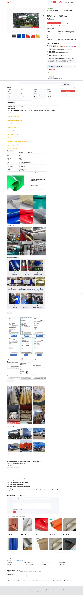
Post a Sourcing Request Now (34, 511)
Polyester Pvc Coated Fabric (57, 580)
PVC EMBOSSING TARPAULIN (28, 564)
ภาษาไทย (57, 589)
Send (14, 511)
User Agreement (47, 591)
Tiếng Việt (63, 589)
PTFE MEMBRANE (27, 562)
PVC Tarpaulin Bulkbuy (19, 582)
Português (25, 589)
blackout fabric (9, 564)
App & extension (64, 4)
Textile (10, 6)
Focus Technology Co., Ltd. (35, 591)
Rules (75, 4)
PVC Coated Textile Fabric (67, 580)
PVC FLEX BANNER (62, 562)
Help (59, 4)
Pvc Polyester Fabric (48, 580)
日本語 (52, 589)
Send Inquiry (54, 23)
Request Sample (64, 25)
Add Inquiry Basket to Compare (26, 39)
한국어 (49, 589)
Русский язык (33, 589)
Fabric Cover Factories (27, 580)
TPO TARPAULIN (9, 562)
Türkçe (60, 589)
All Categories (10, 4)
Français (29, 589)
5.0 (64, 84)
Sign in (75, 2)
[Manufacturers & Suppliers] (12, 2)
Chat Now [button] (69, 23)
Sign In (49, 78)
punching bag (44, 564)
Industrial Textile (14, 6)
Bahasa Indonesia (68, 589)
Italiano (37, 589)
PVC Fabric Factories (11, 580)
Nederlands (43, 589)
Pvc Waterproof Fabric (39, 580)
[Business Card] (74, 87)
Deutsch (40, 589)
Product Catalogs (20, 560)
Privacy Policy (56, 591)
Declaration (51, 591)
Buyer (54, 4)
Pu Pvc (33, 580)
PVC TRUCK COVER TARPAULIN (46, 562)
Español (22, 589)
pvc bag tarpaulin (61, 564)
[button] (55, 85)
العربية (46, 589)
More (8, 584)
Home (8, 6)
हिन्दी (54, 589)
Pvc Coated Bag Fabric (11, 582)
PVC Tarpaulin (19, 6)
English (19, 589)
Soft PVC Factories (19, 580)
